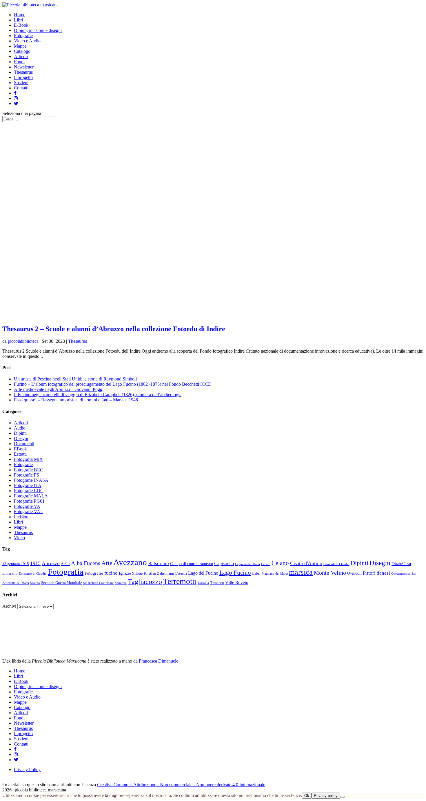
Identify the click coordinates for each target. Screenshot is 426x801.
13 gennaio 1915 (15, 564)
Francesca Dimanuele (158, 661)
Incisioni (22, 516)
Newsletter (24, 66)
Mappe (20, 46)
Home (19, 14)
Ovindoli (354, 573)
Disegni (21, 438)
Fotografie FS (26, 474)
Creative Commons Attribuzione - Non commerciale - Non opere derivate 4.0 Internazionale (181, 784)
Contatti (21, 87)
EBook (20, 448)
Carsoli (265, 564)
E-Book (21, 25)
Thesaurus (23, 72)
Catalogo (22, 51)
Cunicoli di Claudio (336, 564)
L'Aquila (181, 573)
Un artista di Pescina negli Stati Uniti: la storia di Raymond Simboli (75, 378)
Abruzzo (51, 563)
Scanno (35, 582)
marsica (301, 572)
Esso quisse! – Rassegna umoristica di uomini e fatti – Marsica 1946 (76, 399)
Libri (18, 19)
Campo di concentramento (191, 564)
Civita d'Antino (306, 563)
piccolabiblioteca (23, 341)
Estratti (20, 454)
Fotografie (23, 35)
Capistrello (224, 563)
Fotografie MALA (31, 495)
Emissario (10, 573)
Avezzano (130, 562)
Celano (280, 563)
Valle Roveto (236, 582)
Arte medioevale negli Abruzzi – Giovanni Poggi (58, 389)
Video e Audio (27, 40)
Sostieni (21, 82)
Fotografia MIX (28, 459)
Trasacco (217, 583)
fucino (111, 573)
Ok (306, 795)
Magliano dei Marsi (275, 573)
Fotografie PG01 (29, 501)
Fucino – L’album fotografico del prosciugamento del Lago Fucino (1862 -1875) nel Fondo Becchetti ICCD (113, 384)
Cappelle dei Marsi (247, 564)
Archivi (9, 606)
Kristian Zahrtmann (159, 573)
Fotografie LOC (28, 490)
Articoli (21, 56)
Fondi (19, 61)
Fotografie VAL (28, 511)
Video (19, 537)
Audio (20, 427)
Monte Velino (330, 573)
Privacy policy (326, 795)
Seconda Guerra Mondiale (61, 583)
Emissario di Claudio (33, 573)
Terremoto (179, 581)
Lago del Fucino (203, 573)
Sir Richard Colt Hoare (98, 582)
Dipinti (20, 433)
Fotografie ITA (27, 485)
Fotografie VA (27, 506)
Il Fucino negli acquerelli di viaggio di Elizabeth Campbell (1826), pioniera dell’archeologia (97, 394)
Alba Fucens (85, 563)
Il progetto (23, 77)
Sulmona (121, 582)
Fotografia (65, 571)
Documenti (24, 443)
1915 (35, 563)
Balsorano (158, 563)
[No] (342, 797)
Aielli (65, 564)
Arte (106, 563)
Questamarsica (400, 573)
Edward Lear (401, 564)
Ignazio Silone (131, 573)
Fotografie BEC (28, 469)
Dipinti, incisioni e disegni (38, 30)
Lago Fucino (235, 572)
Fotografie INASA (31, 480)
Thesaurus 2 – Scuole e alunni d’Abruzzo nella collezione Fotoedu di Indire (113, 329)
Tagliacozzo (145, 581)
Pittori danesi (376, 573)
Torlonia (203, 582)
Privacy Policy (27, 769)
